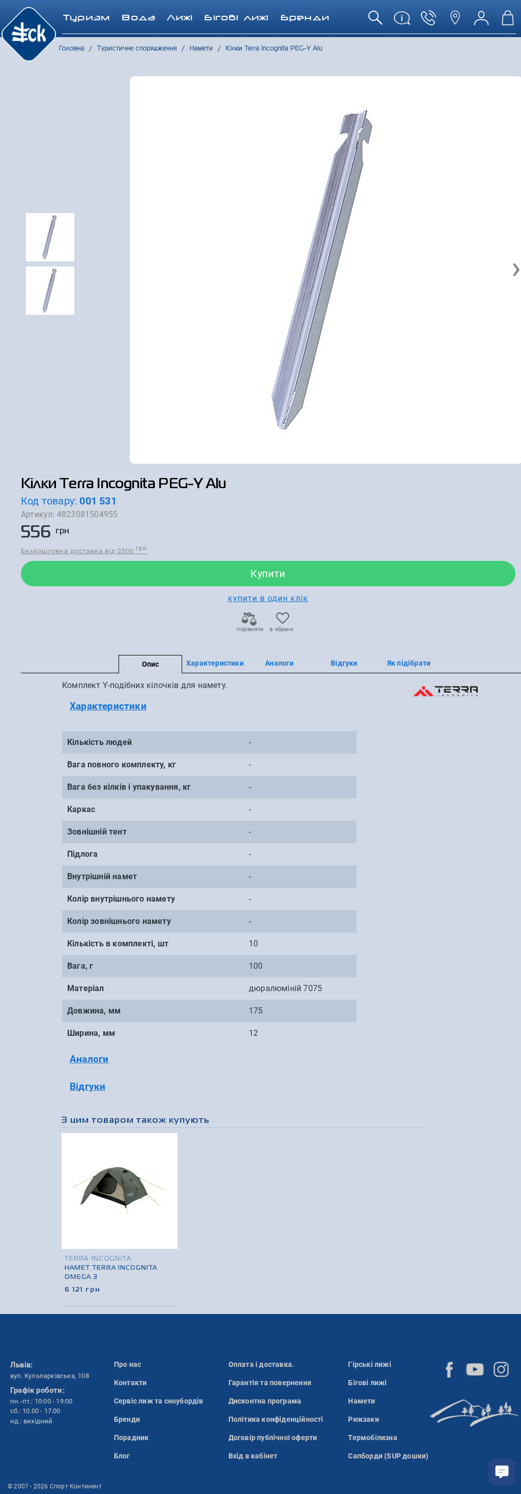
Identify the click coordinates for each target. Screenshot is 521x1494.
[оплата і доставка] (402, 21)
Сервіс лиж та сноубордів (159, 1401)
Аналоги (279, 663)
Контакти (130, 1383)
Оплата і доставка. (261, 1364)
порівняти (249, 629)
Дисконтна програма (265, 1401)
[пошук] (375, 21)
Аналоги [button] (89, 1059)
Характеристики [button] (108, 706)
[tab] (214, 706)
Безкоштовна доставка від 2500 (84, 550)
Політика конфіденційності (276, 1419)
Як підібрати (408, 663)
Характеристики (215, 663)
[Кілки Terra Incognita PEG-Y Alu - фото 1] (326, 270)
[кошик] (508, 21)
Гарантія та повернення (269, 1383)
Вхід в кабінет (253, 1456)
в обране (282, 629)
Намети (361, 1401)
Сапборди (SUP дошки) (388, 1456)
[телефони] (428, 21)
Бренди (127, 1419)
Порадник (131, 1437)
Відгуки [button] (87, 1086)
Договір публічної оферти (272, 1437)
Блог (122, 1456)
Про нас (127, 1364)
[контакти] (455, 21)
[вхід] (481, 21)
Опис (150, 664)
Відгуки (344, 663)
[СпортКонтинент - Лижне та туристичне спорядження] (28, 33)
